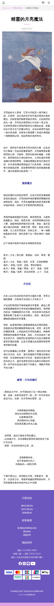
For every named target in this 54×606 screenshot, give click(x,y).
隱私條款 (27, 531)
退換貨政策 (27, 512)
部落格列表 (18, 8)
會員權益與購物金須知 (27, 528)
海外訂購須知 (27, 509)
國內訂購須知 (27, 505)
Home (6, 8)
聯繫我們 (27, 535)
